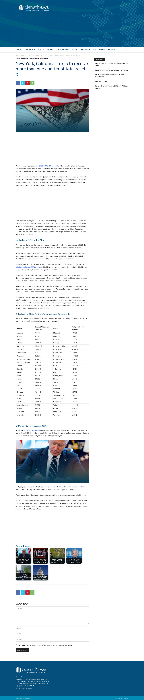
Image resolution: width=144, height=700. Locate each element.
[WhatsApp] (32, 83)
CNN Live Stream (101, 82)
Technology (30, 50)
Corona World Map (107, 50)
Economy (31, 58)
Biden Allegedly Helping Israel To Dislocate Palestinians (109, 76)
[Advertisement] (72, 31)
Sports (75, 50)
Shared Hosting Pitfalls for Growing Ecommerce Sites (111, 64)
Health (41, 50)
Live (94, 50)
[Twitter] (23, 83)
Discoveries (85, 50)
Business (50, 50)
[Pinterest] (27, 83)
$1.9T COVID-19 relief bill (48, 166)
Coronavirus (30, 55)
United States (43, 58)
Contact (126, 698)
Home (19, 50)
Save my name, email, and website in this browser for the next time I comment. (45, 645)
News (37, 58)
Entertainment (63, 50)
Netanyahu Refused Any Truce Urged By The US (111, 70)
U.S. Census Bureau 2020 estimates (29, 267)
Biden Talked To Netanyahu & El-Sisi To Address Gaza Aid (111, 87)
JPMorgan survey (33, 430)
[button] (125, 50)
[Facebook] (18, 83)
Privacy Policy (118, 698)
